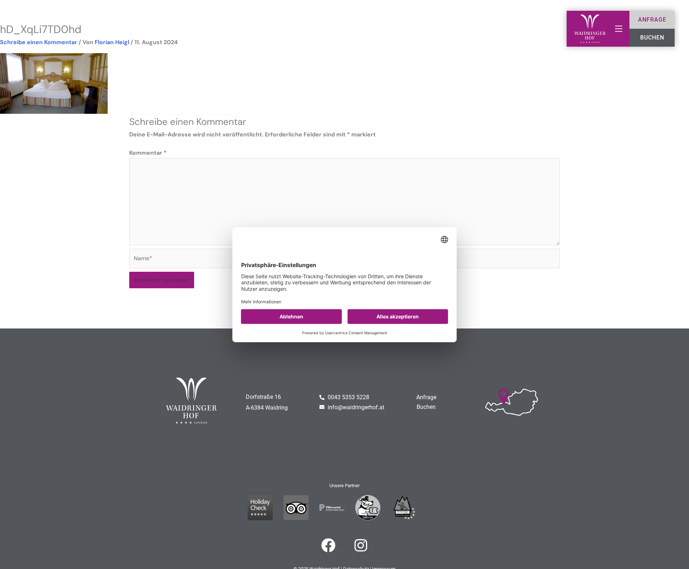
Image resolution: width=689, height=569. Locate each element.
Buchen (426, 407)
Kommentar (148, 153)
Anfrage (426, 397)
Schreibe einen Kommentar (38, 42)
